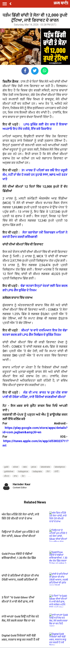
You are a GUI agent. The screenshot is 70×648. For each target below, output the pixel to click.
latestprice (60, 467)
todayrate (37, 471)
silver (15, 467)
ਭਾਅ (15, 476)
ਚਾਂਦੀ (56, 471)
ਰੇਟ (23, 476)
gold (6, 467)
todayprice (23, 471)
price (33, 467)
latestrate (45, 467)
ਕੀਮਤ (6, 476)
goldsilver (8, 471)
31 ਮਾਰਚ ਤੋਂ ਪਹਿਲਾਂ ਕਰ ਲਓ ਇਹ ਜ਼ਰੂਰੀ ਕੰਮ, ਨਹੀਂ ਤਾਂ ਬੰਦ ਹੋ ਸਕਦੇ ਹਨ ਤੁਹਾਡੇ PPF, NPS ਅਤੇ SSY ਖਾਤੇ (35, 174)
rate (25, 467)
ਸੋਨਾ (48, 471)
